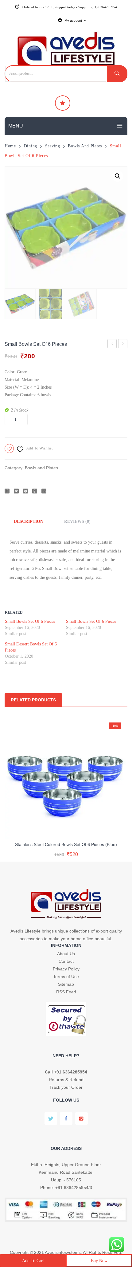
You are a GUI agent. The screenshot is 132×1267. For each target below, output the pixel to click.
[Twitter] (16, 491)
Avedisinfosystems (63, 1252)
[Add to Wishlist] (65, 828)
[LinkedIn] (43, 491)
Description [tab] (28, 521)
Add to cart (33, 1260)
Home (10, 145)
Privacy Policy (66, 968)
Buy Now (99, 1260)
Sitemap (66, 984)
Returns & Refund (66, 1079)
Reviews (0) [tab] (77, 521)
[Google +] (34, 491)
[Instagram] (81, 1118)
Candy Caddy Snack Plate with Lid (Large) (112, 344)
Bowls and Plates (85, 145)
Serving (52, 145)
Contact (66, 961)
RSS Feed (66, 991)
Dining (30, 145)
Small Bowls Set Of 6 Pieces (122, 344)
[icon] (63, 103)
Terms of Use (66, 976)
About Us (66, 953)
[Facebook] (7, 491)
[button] (117, 176)
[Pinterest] (25, 491)
